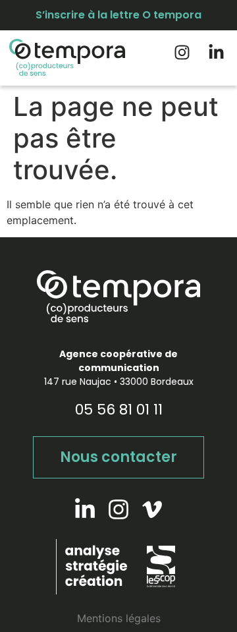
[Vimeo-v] (152, 509)
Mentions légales (119, 618)
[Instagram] (182, 52)
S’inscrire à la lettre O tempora (118, 14)
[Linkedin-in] (216, 52)
